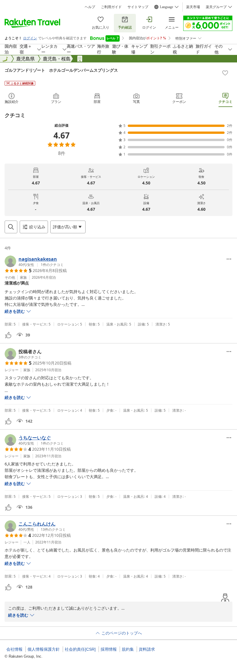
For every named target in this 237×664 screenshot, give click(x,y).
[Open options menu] (228, 259)
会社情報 (14, 649)
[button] (34, 261)
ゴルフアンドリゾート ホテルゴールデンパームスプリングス (61, 70)
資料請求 (147, 649)
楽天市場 (193, 7)
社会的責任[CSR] (80, 649)
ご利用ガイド (111, 7)
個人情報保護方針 (43, 649)
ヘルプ (90, 7)
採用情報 (109, 649)
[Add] (225, 73)
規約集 (128, 649)
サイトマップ (137, 7)
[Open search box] (11, 227)
